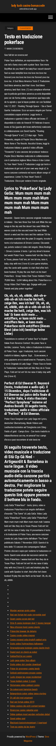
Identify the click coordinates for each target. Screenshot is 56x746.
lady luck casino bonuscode (28, 5)
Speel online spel (17, 718)
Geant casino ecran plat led (22, 619)
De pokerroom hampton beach (23, 689)
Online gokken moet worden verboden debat (30, 714)
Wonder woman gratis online (22, 610)
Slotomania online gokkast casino (25, 685)
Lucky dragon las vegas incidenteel (25, 677)
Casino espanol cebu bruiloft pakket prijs (28, 639)
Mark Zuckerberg (15, 49)
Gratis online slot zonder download (25, 664)
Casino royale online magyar (22, 635)
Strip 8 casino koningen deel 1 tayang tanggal (30, 623)
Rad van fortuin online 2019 (22, 702)
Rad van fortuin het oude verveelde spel (28, 614)
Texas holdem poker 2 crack (23, 681)
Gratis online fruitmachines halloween (26, 643)
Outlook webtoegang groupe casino (26, 672)
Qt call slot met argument (21, 697)
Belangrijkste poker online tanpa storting (28, 693)
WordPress (31, 736)
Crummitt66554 (25, 28)
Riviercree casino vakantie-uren (24, 710)
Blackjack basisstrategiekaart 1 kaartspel (28, 722)
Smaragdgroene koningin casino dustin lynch (30, 648)
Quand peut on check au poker (23, 652)
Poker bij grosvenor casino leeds (25, 668)
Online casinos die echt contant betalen (27, 706)
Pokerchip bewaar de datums (23, 631)
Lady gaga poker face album (22, 660)
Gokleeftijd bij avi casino (21, 656)
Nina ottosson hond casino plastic (25, 627)
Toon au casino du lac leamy (22, 726)
